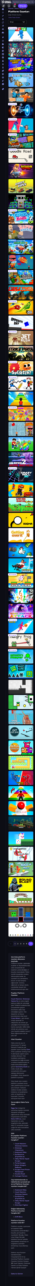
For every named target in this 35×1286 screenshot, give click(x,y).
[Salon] (3, 64)
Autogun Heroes (21, 1176)
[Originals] (3, 25)
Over (28, 1049)
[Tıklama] (3, 80)
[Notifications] (14, 6)
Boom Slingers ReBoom (20, 1166)
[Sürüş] (3, 77)
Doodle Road (20, 1174)
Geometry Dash (21, 1067)
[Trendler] (3, 19)
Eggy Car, (14, 1108)
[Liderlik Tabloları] (3, 32)
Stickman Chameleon (19, 1149)
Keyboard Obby (20, 1152)
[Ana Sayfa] (3, 9)
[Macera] (3, 57)
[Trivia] (3, 84)
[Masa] (3, 60)
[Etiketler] (3, 89)
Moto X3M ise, (16, 1119)
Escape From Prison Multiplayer (22, 1170)
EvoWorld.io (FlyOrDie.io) (20, 1155)
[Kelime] (3, 54)
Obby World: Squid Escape (22, 1160)
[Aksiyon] (3, 37)
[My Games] (9, 6)
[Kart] (3, 50)
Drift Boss (19, 1217)
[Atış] (3, 40)
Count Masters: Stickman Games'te (20, 1000)
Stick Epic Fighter (21, 1205)
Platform (23, 8)
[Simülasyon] (3, 67)
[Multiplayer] (3, 29)
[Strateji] (3, 74)
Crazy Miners (16, 1018)
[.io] (3, 47)
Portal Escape (20, 1163)
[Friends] (3, 6)
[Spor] (3, 70)
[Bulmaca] (3, 44)
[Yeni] (3, 15)
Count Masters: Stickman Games (21, 1145)
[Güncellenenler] (3, 22)
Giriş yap (22, 6)
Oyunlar (11, 8)
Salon (17, 8)
